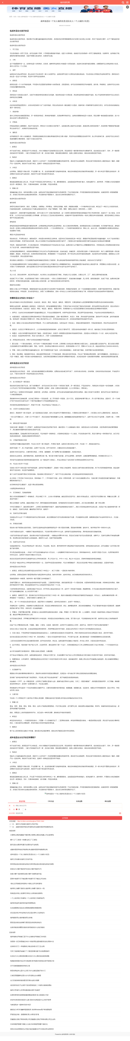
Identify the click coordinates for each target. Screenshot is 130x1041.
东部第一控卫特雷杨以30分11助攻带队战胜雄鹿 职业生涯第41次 (32, 941)
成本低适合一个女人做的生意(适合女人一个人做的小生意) (29, 854)
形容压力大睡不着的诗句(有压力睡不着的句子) (26, 869)
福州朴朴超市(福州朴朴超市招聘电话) (23, 903)
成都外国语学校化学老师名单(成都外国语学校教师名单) (34, 827)
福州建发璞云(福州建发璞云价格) (21, 917)
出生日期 (12, 813)
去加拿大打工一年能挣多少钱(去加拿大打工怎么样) (27, 946)
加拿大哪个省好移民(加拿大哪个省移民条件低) (26, 874)
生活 (15, 16)
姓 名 (12, 805)
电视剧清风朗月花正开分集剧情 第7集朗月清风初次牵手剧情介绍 (32, 961)
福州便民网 (65, 2)
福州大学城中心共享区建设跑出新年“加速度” (25, 990)
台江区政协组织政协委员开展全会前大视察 (24, 980)
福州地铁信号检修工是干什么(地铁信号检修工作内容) (28, 936)
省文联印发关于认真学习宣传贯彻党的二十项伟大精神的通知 (30, 985)
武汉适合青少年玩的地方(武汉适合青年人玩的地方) (27, 913)
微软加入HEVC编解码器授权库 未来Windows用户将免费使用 (31, 1009)
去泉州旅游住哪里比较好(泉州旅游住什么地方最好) (27, 927)
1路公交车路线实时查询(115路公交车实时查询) (26, 883)
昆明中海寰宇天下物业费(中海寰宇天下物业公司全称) (28, 879)
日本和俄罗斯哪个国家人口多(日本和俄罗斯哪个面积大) (29, 1024)
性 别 (12, 809)
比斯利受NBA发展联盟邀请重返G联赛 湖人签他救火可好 (29, 995)
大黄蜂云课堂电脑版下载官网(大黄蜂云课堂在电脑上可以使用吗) (32, 835)
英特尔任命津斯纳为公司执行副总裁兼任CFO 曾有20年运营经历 (32, 1029)
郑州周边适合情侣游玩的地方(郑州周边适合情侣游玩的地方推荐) (32, 864)
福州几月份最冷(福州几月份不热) (27, 824)
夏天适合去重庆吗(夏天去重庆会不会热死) (24, 844)
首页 (10, 16)
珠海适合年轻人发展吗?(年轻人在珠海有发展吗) (26, 893)
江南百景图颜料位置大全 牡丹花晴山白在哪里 (25, 975)
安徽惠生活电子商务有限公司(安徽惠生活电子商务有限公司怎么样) (32, 1019)
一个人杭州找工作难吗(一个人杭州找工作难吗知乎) (27, 898)
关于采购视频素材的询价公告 (20, 966)
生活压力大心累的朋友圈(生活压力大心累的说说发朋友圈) (29, 956)
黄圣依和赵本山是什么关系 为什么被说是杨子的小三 (28, 970)
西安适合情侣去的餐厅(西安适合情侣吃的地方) (26, 922)
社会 (19, 16)
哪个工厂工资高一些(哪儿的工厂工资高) (23, 840)
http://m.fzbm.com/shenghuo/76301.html (30, 821)
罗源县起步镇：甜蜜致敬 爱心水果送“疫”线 (24, 1014)
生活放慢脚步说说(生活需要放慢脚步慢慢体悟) (26, 908)
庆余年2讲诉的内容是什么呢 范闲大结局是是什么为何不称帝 (30, 1000)
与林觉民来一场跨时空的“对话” (20, 1005)
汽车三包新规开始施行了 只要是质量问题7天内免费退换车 (30, 951)
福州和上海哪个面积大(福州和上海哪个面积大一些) (27, 888)
